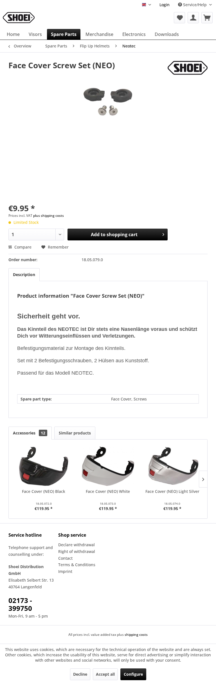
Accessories (29, 433)
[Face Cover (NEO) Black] (44, 466)
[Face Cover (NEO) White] (108, 466)
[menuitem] (164, 4)
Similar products (75, 433)
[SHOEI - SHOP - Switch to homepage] (19, 17)
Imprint (65, 571)
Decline (80, 674)
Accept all (105, 674)
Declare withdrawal (76, 544)
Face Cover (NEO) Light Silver (172, 491)
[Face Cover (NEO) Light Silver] (172, 466)
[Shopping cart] (207, 17)
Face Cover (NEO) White (108, 491)
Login (164, 4)
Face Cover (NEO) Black (43, 491)
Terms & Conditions (76, 564)
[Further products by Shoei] (188, 71)
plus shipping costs (48, 215)
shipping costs (136, 634)
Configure (133, 674)
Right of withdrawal (76, 551)
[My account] (193, 17)
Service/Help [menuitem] (195, 4)
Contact (65, 558)
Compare (22, 247)
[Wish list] (179, 17)
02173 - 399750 (20, 604)
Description (24, 274)
